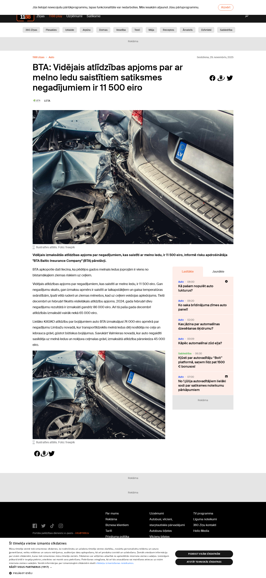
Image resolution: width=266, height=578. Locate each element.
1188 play (55, 16)
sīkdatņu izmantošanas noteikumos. (115, 563)
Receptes (168, 30)
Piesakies (51, 30)
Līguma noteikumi (205, 519)
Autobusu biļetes (160, 531)
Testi (137, 30)
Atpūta (86, 30)
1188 (40, 514)
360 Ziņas (31, 30)
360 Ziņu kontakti (204, 525)
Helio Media (201, 531)
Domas (103, 30)
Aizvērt (225, 7)
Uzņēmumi (74, 16)
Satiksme (93, 16)
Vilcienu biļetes (159, 537)
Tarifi (108, 531)
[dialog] (133, 558)
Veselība (121, 30)
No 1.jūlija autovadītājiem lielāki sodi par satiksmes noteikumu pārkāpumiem (202, 385)
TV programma (203, 513)
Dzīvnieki (206, 30)
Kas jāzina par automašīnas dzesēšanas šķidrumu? (199, 326)
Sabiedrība (226, 30)
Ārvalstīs (188, 30)
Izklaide (69, 30)
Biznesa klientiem (117, 525)
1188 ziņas (38, 57)
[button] (89, 567)
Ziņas (41, 16)
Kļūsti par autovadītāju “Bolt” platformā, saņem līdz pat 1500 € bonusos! (201, 362)
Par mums (112, 513)
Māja (151, 30)
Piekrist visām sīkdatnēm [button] (204, 553)
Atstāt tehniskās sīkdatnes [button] (204, 561)
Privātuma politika (117, 537)
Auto (51, 57)
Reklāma (111, 519)
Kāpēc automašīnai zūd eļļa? (200, 343)
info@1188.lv (82, 533)
